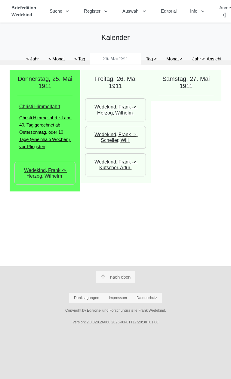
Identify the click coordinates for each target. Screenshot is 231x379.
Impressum (118, 298)
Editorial (169, 11)
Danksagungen (86, 298)
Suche (60, 11)
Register (96, 11)
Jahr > (198, 58)
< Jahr (32, 58)
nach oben (120, 277)
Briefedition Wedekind (23, 11)
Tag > (151, 58)
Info (198, 11)
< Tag (79, 58)
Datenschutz (147, 298)
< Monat (56, 58)
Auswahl (135, 11)
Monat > (174, 58)
